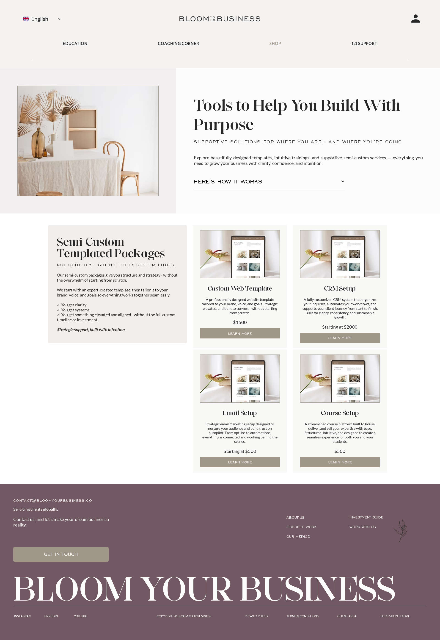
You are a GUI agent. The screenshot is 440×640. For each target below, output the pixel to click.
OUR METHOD (298, 536)
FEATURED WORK (301, 527)
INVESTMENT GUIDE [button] (366, 517)
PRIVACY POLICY (256, 616)
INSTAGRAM (22, 616)
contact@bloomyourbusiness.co (52, 500)
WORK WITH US (362, 527)
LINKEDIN (51, 616)
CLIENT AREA (346, 616)
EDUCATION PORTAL (395, 616)
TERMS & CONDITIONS (302, 616)
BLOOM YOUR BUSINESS (204, 588)
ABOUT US (295, 517)
